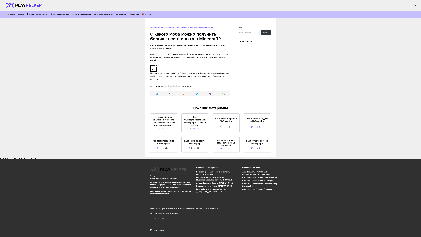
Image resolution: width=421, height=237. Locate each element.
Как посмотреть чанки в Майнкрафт (163, 142)
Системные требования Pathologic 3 (258, 180)
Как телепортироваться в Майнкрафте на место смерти (195, 121)
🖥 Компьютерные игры (37, 14)
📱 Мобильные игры (60, 14)
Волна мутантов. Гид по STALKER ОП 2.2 (214, 186)
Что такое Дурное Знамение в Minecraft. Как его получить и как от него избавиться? (164, 121)
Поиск (240, 28)
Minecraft (184, 27)
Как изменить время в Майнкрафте (226, 119)
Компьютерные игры (171, 27)
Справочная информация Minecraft (201, 27)
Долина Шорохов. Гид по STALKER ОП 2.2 (214, 183)
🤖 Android (134, 14)
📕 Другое (146, 14)
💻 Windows (121, 14)
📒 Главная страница (14, 14)
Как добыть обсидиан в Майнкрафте (257, 119)
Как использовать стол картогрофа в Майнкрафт (226, 143)
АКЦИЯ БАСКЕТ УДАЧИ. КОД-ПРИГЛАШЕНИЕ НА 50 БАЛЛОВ (256, 173)
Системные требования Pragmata (257, 189)
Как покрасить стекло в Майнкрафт (194, 142)
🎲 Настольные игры (81, 14)
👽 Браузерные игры (103, 14)
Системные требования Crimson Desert (259, 177)
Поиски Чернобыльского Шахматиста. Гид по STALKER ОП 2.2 (213, 173)
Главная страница (156, 27)
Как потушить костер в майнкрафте (257, 142)
